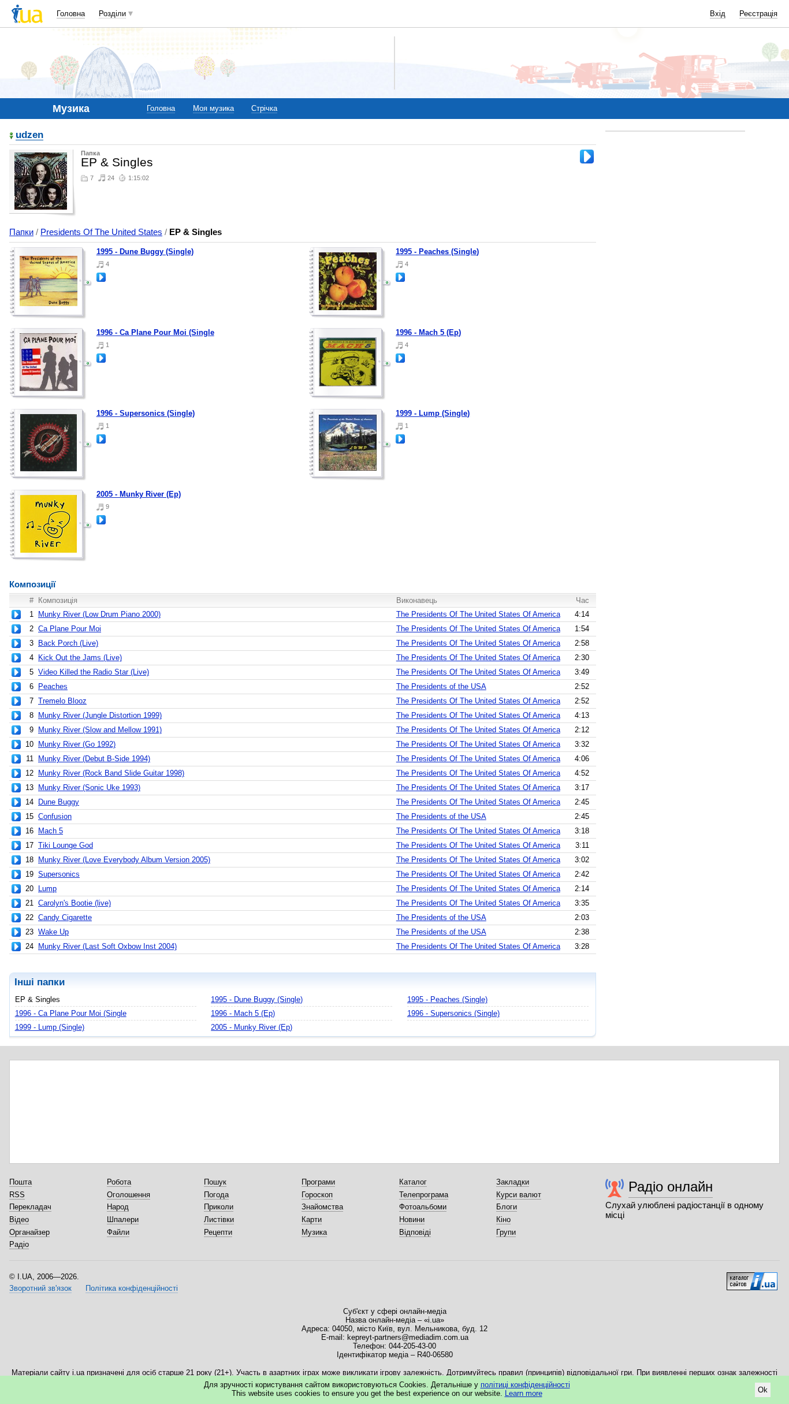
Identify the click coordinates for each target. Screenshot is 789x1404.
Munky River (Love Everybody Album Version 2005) (124, 859)
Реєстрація (758, 13)
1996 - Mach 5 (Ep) (428, 332)
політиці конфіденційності (525, 1384)
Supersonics (59, 874)
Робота (119, 1182)
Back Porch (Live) (68, 643)
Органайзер (29, 1232)
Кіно (503, 1219)
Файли (118, 1232)
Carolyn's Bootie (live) (74, 903)
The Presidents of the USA (441, 686)
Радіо (19, 1244)
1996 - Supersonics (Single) (145, 413)
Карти (312, 1219)
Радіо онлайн (670, 1186)
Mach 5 (50, 830)
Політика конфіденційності (131, 1288)
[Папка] (51, 283)
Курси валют (518, 1194)
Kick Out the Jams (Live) (80, 657)
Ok (763, 1390)
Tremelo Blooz (62, 701)
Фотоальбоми (422, 1206)
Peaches (53, 686)
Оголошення (128, 1194)
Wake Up (53, 932)
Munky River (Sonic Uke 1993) (89, 787)
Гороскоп (317, 1194)
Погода (216, 1194)
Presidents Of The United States (101, 232)
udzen (29, 135)
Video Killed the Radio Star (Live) (93, 672)
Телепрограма (423, 1194)
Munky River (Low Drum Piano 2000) (99, 614)
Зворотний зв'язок (40, 1288)
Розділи (112, 13)
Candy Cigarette (65, 917)
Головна (71, 13)
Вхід (717, 13)
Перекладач (30, 1206)
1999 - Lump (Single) (433, 413)
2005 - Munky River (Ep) (138, 494)
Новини (412, 1219)
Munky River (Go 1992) (77, 744)
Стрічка (264, 108)
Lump (47, 888)
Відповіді (415, 1232)
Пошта (20, 1182)
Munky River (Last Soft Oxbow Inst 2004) (107, 946)
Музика (314, 1232)
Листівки (219, 1219)
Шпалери (123, 1219)
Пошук (215, 1182)
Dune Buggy (58, 802)
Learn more (523, 1393)
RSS (17, 1194)
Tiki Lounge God (65, 845)
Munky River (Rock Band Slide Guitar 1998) (111, 773)
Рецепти (218, 1232)
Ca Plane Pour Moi (69, 628)
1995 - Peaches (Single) (437, 251)
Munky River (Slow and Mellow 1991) (100, 729)
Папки (21, 232)
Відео (19, 1219)
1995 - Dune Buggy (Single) (144, 251)
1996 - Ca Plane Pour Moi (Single (155, 332)
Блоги (506, 1206)
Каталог (413, 1182)
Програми (318, 1182)
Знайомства (322, 1206)
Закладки (512, 1182)
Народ (118, 1206)
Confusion (55, 816)
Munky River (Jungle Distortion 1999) (100, 715)
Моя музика (213, 108)
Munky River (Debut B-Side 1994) (94, 758)
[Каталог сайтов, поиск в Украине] (752, 1277)
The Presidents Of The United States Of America (478, 614)
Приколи (218, 1206)
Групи (506, 1232)
